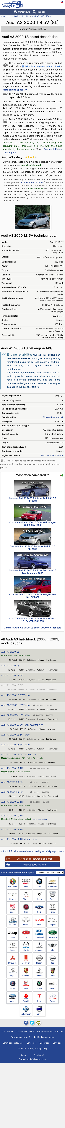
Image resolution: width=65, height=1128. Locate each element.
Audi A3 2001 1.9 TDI (12, 782)
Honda (52, 912)
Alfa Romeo (12, 886)
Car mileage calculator (13, 1043)
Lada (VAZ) (39, 937)
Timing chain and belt (53, 417)
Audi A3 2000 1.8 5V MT (32, 182)
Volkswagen (26, 1014)
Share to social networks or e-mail (34, 858)
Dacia (52, 899)
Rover (52, 975)
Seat (26, 988)
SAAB (12, 988)
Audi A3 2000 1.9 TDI (12, 768)
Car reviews (24, 11)
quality (38, 851)
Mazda (26, 950)
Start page (5, 16)
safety (47, 851)
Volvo (39, 1014)
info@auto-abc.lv (38, 1059)
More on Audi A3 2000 (31, 29)
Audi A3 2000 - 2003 (41, 16)
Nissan (39, 963)
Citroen (26, 899)
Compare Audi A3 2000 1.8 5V (32, 499)
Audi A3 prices (11, 851)
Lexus (12, 950)
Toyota (52, 1001)
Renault (39, 975)
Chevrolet (52, 886)
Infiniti (25, 924)
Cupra (39, 899)
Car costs (31, 1043)
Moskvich (26, 963)
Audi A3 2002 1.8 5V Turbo (15, 714)
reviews (26, 851)
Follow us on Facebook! (32, 1055)
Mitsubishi (12, 963)
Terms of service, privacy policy (32, 1048)
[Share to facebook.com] (25, 1022)
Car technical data (25, 1031)
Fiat (26, 912)
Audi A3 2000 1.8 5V (12, 675)
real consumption (40, 819)
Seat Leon (46, 455)
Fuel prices (44, 1043)
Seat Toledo (57, 455)
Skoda (39, 988)
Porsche (25, 975)
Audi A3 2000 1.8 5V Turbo (15, 695)
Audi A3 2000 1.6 (10, 651)
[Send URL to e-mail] (38, 1022)
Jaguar (52, 924)
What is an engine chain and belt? (42, 66)
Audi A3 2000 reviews (34, 864)
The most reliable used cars (50, 1031)
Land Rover (52, 937)
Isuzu (39, 924)
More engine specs (13, 89)
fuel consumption (44, 1037)
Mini (52, 950)
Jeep (12, 937)
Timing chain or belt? (20, 1037)
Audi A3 (25, 16)
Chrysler (12, 899)
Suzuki (26, 1001)
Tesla (39, 1001)
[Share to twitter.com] (32, 1022)
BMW (39, 886)
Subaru (13, 1001)
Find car (41, 11)
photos (58, 851)
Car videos (58, 1043)
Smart (52, 988)
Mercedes (39, 950)
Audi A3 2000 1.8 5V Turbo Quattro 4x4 (22, 724)
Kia (25, 937)
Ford (39, 912)
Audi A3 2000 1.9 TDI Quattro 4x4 (19, 839)
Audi (16, 16)
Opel (52, 963)
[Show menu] (62, 12)
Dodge (12, 912)
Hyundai (12, 924)
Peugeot (12, 975)
